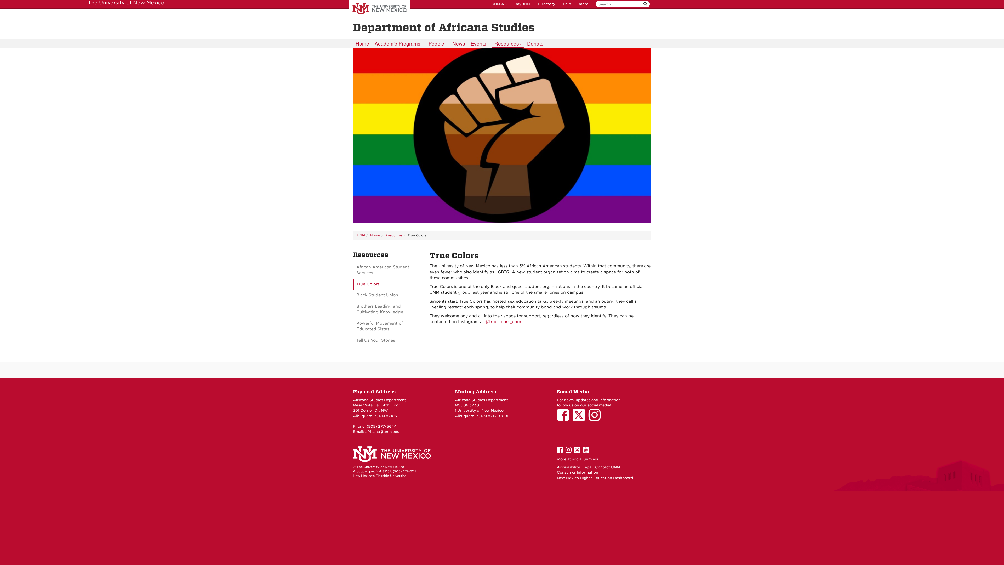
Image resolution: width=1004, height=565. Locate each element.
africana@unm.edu (382, 432)
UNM (361, 235)
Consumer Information (577, 472)
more (584, 4)
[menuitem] (362, 43)
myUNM (523, 4)
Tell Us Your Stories (375, 340)
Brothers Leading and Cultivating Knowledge (379, 309)
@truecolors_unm (503, 321)
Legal (587, 467)
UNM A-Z (500, 4)
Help (567, 4)
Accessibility (568, 467)
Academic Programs (397, 43)
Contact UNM (607, 467)
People (436, 43)
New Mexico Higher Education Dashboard (595, 478)
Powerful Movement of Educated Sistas (379, 326)
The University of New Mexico (379, 9)
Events (478, 43)
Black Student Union (377, 295)
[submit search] (645, 4)
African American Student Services (382, 270)
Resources (506, 43)
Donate (535, 43)
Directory (546, 4)
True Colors (368, 284)
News (458, 43)
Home (362, 43)
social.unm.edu (586, 459)
